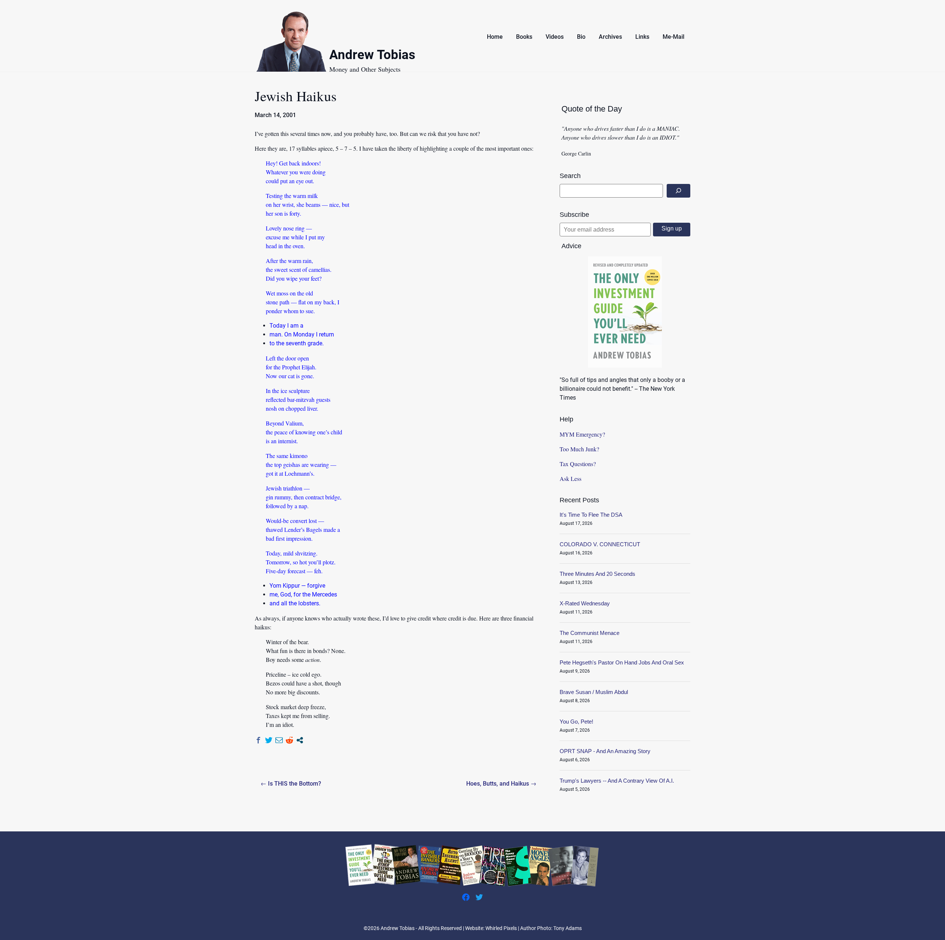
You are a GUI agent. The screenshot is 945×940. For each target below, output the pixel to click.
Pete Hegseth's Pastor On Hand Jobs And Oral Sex (622, 662)
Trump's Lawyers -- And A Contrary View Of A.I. (617, 780)
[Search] (678, 191)
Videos (555, 36)
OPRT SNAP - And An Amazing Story (605, 751)
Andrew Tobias (372, 55)
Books (524, 36)
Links (642, 36)
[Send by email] (279, 740)
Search (570, 176)
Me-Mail (673, 36)
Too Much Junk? (579, 449)
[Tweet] (268, 740)
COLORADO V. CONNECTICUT (600, 544)
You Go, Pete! (576, 721)
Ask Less (570, 478)
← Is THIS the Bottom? (291, 783)
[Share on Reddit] (289, 740)
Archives (610, 36)
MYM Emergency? (582, 434)
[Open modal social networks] (299, 740)
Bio (581, 36)
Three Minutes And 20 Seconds (597, 574)
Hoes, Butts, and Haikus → (501, 783)
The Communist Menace (589, 633)
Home (495, 36)
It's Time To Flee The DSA (591, 515)
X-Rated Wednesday (585, 603)
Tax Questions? (578, 464)
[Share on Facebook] (258, 740)
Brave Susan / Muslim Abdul (594, 692)
